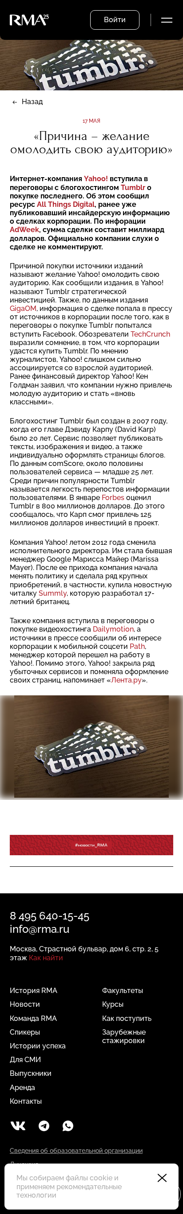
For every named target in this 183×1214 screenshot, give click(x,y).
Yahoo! (97, 179)
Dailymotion (113, 629)
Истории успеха (38, 1046)
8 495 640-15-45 (49, 915)
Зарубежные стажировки (124, 1036)
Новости (25, 1004)
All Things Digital (66, 204)
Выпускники (31, 1073)
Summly (52, 593)
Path (137, 646)
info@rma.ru (39, 929)
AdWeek (24, 229)
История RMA (33, 990)
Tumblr (133, 187)
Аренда (22, 1087)
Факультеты (122, 990)
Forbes (113, 497)
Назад (32, 101)
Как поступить (126, 1018)
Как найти (46, 958)
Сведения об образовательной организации (76, 1150)
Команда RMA (33, 1018)
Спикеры (25, 1032)
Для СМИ (25, 1059)
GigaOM (23, 308)
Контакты (26, 1101)
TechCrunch (150, 334)
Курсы (112, 1004)
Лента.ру (126, 680)
